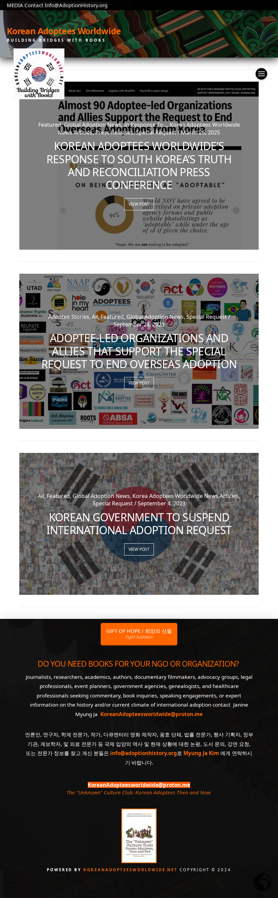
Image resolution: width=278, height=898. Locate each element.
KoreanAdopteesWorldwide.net (131, 869)
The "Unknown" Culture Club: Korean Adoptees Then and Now (138, 792)
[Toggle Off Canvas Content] (261, 74)
